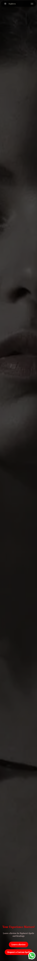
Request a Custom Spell (18, 952)
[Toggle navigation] (32, 4)
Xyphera (12, 4)
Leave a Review (19, 944)
